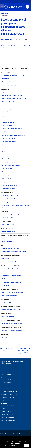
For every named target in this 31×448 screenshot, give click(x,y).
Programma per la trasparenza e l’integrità (13, 75)
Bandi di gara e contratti (8, 231)
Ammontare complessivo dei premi (11, 165)
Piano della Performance (8, 159)
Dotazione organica (7, 125)
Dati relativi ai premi (7, 168)
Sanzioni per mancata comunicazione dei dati (13, 95)
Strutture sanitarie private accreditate (12, 323)
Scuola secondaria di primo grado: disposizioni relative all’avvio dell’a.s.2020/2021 (13, 26)
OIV (3, 145)
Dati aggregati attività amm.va (10, 195)
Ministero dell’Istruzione (7, 414)
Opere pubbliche (6, 302)
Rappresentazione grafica (8, 188)
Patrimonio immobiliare (8, 258)
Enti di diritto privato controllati (10, 185)
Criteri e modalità (6, 238)
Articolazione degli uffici (8, 102)
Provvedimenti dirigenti (8, 217)
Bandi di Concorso (6, 152)
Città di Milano (4, 408)
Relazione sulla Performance (9, 162)
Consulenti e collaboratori (8, 112)
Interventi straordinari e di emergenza (12, 330)
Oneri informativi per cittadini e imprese (12, 82)
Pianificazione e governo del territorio (11, 309)
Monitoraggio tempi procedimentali (11, 202)
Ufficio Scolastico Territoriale (8, 417)
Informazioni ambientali (8, 316)
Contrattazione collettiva (8, 138)
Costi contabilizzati (7, 279)
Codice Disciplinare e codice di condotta (12, 85)
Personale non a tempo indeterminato (12, 129)
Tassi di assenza (6, 132)
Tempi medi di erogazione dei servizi (11, 282)
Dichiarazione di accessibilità (8, 397)
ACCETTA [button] (26, 445)
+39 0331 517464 (6, 381)
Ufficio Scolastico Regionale (8, 420)
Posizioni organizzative (8, 122)
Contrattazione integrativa (9, 142)
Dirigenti (4, 119)
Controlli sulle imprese (8, 224)
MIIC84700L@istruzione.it (10, 394)
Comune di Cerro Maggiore (7, 405)
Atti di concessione (7, 241)
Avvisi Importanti (6, 13)
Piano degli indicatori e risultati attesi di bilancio (14, 251)
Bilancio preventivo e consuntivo (10, 248)
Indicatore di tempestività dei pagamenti (12, 292)
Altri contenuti (6, 337)
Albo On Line (19, 433)
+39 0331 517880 (6, 383)
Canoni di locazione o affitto (9, 262)
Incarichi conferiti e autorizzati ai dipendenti (13, 135)
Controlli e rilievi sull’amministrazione (12, 269)
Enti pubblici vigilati (7, 179)
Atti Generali (5, 78)
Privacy (3, 400)
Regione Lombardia (6, 411)
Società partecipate (7, 182)
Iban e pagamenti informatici (9, 295)
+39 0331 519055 (6, 379)
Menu (2, 7)
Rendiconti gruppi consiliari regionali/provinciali (14, 98)
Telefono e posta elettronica (9, 105)
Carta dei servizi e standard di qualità (12, 275)
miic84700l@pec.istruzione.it (11, 391)
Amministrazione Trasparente (7, 433)
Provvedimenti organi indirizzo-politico (12, 214)
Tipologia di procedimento (8, 199)
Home (2, 39)
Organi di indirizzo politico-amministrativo (13, 92)
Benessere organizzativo (8, 172)
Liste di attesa (5, 285)
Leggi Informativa (15, 443)
